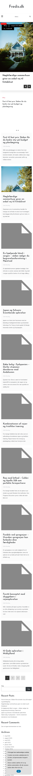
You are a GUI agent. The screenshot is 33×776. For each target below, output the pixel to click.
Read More (10, 86)
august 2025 (8, 738)
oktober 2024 (9, 749)
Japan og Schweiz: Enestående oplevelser (13, 712)
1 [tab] (14, 130)
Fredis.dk (16, 7)
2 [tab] (16, 130)
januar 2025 (8, 744)
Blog (5, 25)
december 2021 (9, 775)
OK (18, 771)
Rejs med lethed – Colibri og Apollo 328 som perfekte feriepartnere (15, 480)
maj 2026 (7, 736)
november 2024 (9, 747)
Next (29, 86)
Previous (25, 86)
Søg (2, 686)
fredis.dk (9, 28)
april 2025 (7, 742)
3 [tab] (18, 130)
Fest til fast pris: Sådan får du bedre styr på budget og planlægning (14, 104)
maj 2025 (7, 740)
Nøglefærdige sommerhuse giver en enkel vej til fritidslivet (16, 78)
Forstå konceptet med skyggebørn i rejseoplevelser (14, 596)
